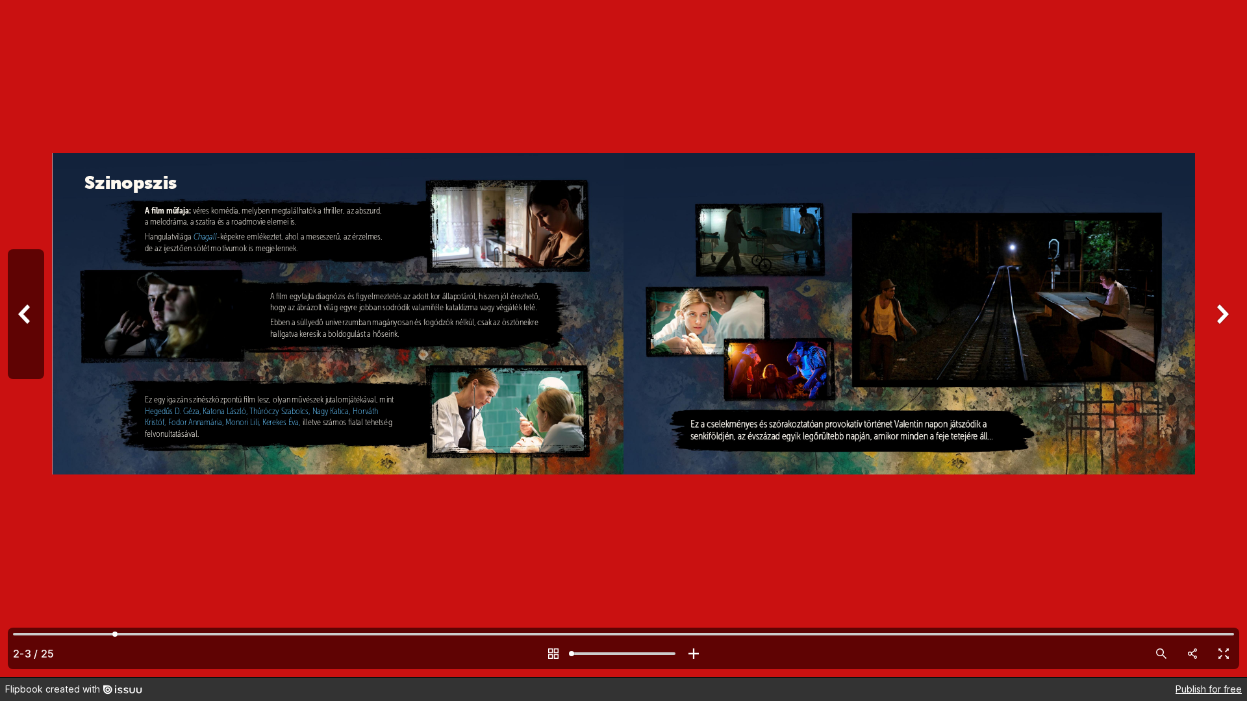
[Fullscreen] (1224, 654)
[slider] (623, 653)
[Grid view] (553, 654)
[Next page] (1221, 338)
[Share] (1192, 654)
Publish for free (1209, 689)
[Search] (1161, 654)
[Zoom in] (694, 654)
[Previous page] (26, 338)
